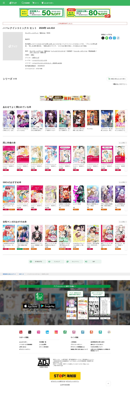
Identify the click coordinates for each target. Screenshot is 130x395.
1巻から (115, 84)
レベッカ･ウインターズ (58, 51)
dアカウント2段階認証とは (78, 347)
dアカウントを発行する (58, 381)
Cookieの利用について (96, 347)
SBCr (32, 55)
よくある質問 (42, 344)
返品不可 (27, 39)
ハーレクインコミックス (39, 60)
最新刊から (123, 84)
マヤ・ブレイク (34, 52)
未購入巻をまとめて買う (118, 79)
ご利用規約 (73, 342)
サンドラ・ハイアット (31, 33)
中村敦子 (69, 51)
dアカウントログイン (24, 349)
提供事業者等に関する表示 (97, 342)
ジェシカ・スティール (80, 51)
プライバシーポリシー (76, 344)
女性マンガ (35, 57)
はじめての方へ (23, 342)
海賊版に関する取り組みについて (79, 349)
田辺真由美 (92, 51)
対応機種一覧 (42, 342)
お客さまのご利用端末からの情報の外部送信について (100, 350)
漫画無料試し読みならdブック (9, 274)
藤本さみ (42, 33)
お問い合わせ (22, 347)
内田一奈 (43, 52)
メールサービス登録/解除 (25, 344)
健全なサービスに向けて (97, 344)
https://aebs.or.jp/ (58, 365)
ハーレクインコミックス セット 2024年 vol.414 (47, 63)
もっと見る (122, 142)
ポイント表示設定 (43, 347)
